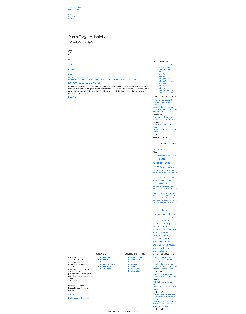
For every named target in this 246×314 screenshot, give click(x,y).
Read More (72, 97)
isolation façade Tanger (161, 177)
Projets (70, 14)
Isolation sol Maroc (163, 86)
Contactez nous (158, 150)
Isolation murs (133, 262)
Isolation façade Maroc (164, 69)
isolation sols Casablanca (159, 202)
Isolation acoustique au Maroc (162, 163)
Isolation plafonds (134, 271)
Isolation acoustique (135, 259)
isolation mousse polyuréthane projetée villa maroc (164, 180)
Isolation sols (133, 264)
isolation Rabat (161, 83)
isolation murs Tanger (161, 191)
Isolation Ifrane (105, 262)
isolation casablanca (163, 67)
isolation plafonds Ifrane (170, 198)
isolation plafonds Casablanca (167, 195)
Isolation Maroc (73, 9)
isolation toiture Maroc (158, 218)
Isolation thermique (135, 257)
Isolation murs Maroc (163, 79)
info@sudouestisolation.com (78, 298)
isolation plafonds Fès (158, 198)
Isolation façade (134, 269)
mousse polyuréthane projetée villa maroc (163, 223)
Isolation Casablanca (107, 264)
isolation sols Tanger (163, 207)
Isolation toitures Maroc (129, 79)
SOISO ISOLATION (75, 7)
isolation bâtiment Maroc (167, 167)
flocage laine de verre (166, 155)
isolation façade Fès (163, 172)
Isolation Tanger (162, 88)
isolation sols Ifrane (157, 204)
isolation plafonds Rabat (159, 200)
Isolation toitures (134, 266)
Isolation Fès (160, 72)
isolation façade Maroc (162, 175)
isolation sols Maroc (167, 204)
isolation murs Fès (165, 186)
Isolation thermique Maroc (110, 79)
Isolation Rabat (105, 266)
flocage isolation (157, 155)
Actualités (71, 16)
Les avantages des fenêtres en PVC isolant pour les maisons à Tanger (165, 303)
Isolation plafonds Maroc (165, 81)
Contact (71, 19)
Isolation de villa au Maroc (164, 119)
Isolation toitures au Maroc (84, 82)
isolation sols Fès (169, 202)
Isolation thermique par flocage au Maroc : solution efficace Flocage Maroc (165, 109)
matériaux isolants (157, 220)
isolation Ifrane (161, 74)
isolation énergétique (170, 218)
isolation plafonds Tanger (171, 200)
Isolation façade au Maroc (159, 170)
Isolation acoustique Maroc (78, 79)
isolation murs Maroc (164, 188)
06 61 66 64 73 (73, 294)
